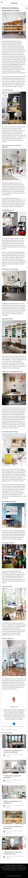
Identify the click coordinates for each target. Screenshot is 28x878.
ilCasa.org (14, 3)
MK (20, 868)
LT (17, 868)
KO (13, 868)
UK (24, 870)
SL (15, 870)
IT (11, 868)
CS (6, 867)
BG (4, 867)
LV (15, 868)
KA (24, 867)
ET (15, 867)
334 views (5, 729)
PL (3, 870)
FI (17, 867)
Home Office (8, 756)
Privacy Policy (19, 865)
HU (5, 868)
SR (10, 870)
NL (13, 867)
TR (22, 870)
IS (7, 868)
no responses (13, 729)
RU (8, 870)
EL (26, 867)
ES (17, 870)
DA (11, 867)
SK (13, 870)
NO (22, 868)
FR (19, 867)
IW (3, 868)
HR (8, 867)
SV (19, 870)
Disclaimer (7, 865)
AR (1, 867)
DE (21, 867)
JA (9, 868)
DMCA (13, 865)
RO (6, 870)
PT (25, 868)
